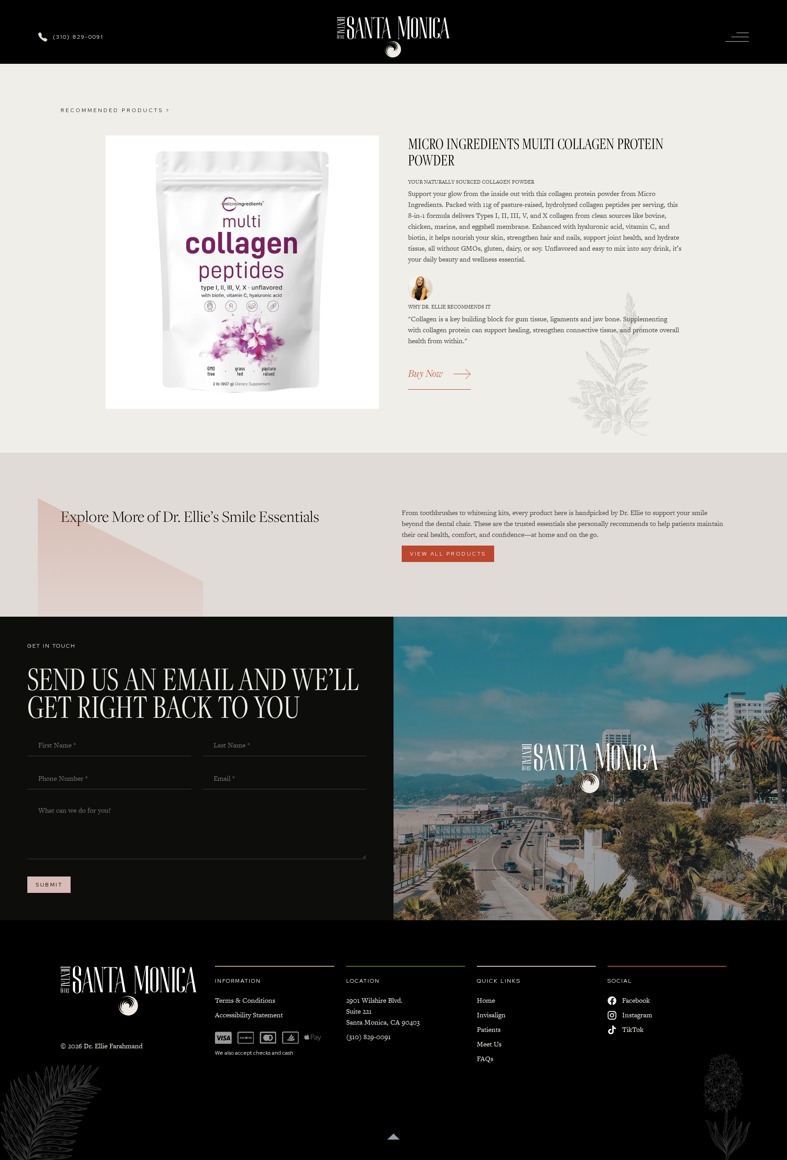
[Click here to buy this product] (242, 272)
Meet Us (489, 1044)
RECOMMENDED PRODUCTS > (115, 110)
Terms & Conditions (245, 1000)
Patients (489, 1029)
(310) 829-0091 (368, 1036)
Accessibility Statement (249, 1015)
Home (486, 1000)
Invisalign (491, 1015)
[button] (737, 36)
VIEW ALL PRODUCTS (448, 553)
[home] (393, 36)
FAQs (485, 1058)
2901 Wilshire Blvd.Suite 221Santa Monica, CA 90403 (383, 1011)
